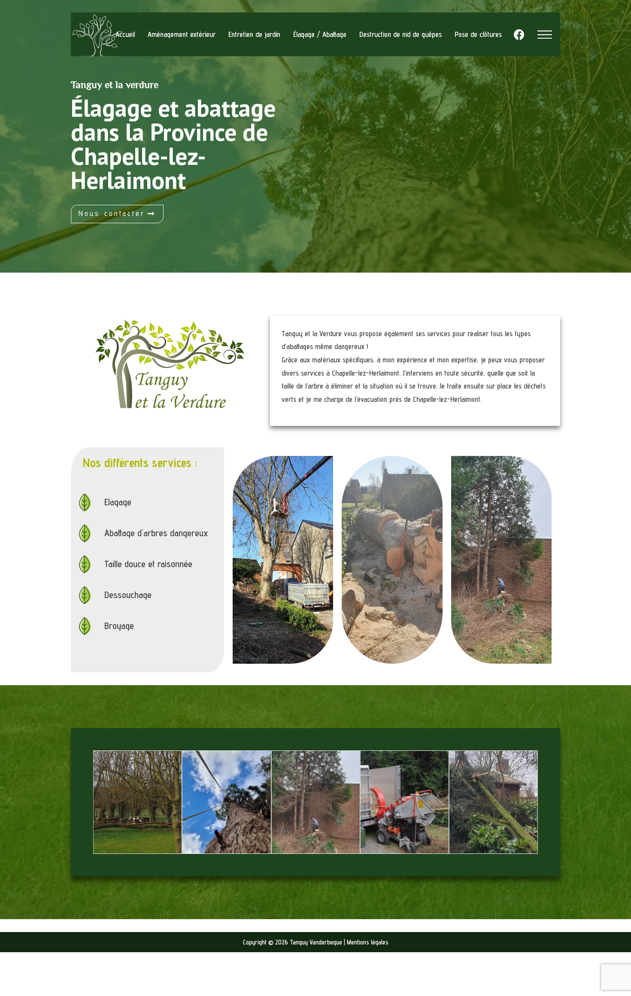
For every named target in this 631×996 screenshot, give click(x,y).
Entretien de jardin (254, 34)
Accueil (125, 34)
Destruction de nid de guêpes (400, 34)
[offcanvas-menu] (544, 34)
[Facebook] (519, 34)
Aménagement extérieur (181, 34)
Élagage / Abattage (319, 34)
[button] (117, 214)
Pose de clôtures (478, 34)
